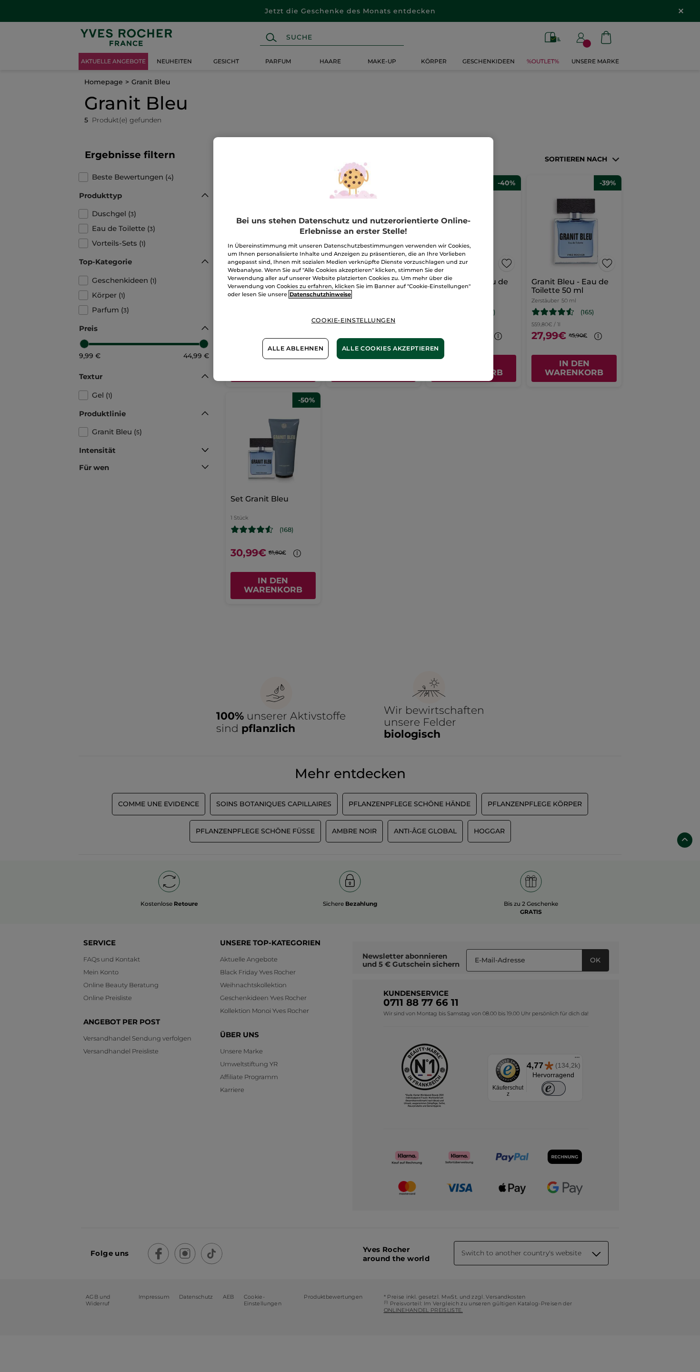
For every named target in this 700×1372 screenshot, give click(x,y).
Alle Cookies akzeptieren (390, 348)
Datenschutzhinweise (320, 294)
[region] (353, 259)
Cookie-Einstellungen (353, 320)
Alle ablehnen (295, 348)
